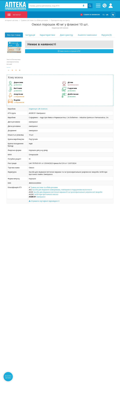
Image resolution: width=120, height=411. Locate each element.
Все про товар (14, 35)
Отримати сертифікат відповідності (44, 201)
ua (107, 15)
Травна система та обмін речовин (44, 187)
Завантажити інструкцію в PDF (69, 51)
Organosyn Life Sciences (38, 109)
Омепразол (40, 197)
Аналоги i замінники (87, 35)
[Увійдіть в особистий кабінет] (110, 6)
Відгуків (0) (106, 35)
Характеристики (47, 35)
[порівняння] (17, 45)
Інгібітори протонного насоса (46, 194)
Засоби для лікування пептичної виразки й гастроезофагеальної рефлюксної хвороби (67, 192)
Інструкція (30, 35)
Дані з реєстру (66, 35)
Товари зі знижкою (91, 15)
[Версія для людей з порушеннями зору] (113, 15)
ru (104, 15)
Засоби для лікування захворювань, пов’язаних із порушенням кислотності (62, 190)
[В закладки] (17, 50)
